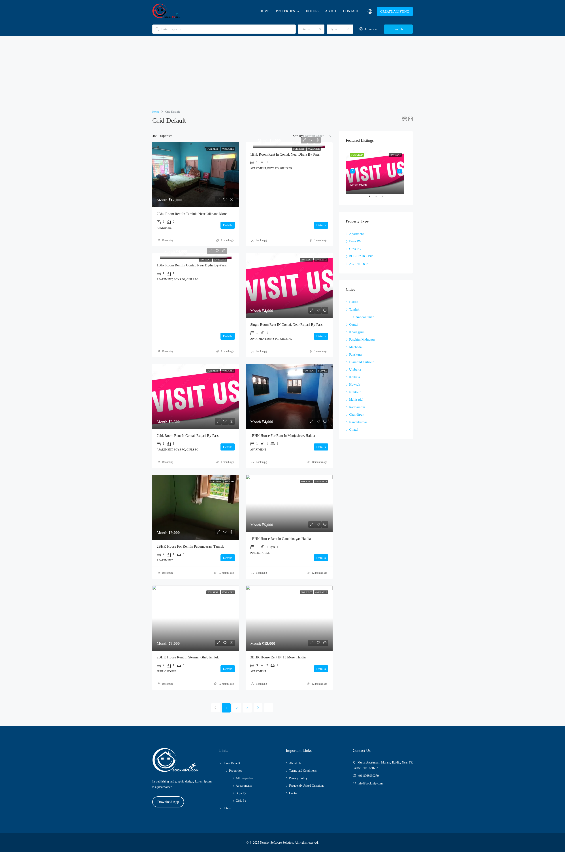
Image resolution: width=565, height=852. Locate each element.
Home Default (231, 763)
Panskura (355, 354)
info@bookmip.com (370, 783)
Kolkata (354, 377)
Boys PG (355, 241)
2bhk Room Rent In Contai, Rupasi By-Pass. (188, 435)
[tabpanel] (376, 171)
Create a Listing (394, 11)
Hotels (312, 11)
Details (227, 225)
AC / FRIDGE (358, 264)
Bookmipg (167, 240)
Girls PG (355, 249)
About (331, 11)
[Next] (258, 707)
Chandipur (356, 414)
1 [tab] (371, 198)
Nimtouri (355, 392)
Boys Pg (241, 793)
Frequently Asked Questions (306, 785)
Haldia (353, 302)
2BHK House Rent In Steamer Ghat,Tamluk (188, 657)
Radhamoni (357, 407)
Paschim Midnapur (362, 339)
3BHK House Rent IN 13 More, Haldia (278, 657)
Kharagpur (356, 332)
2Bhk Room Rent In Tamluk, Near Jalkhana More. (192, 214)
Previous (352, 171)
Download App (168, 802)
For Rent (299, 149)
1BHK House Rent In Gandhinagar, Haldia (280, 539)
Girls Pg (241, 800)
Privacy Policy (298, 778)
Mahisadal (356, 399)
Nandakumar (365, 317)
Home (264, 11)
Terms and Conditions (302, 770)
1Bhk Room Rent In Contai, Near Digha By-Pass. (285, 154)
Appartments (244, 785)
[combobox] (311, 29)
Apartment (356, 234)
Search (398, 29)
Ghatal (353, 429)
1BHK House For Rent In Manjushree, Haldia (282, 435)
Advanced (370, 29)
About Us (295, 763)
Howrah (354, 384)
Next (399, 171)
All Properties (244, 778)
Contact (351, 11)
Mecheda (355, 347)
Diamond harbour (361, 362)
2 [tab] (378, 198)
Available (314, 149)
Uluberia (355, 369)
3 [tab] (385, 198)
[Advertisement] (282, 76)
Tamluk (354, 309)
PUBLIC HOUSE (361, 256)
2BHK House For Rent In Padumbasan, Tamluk (190, 546)
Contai (353, 324)
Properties (285, 11)
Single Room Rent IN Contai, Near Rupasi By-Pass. (286, 324)
